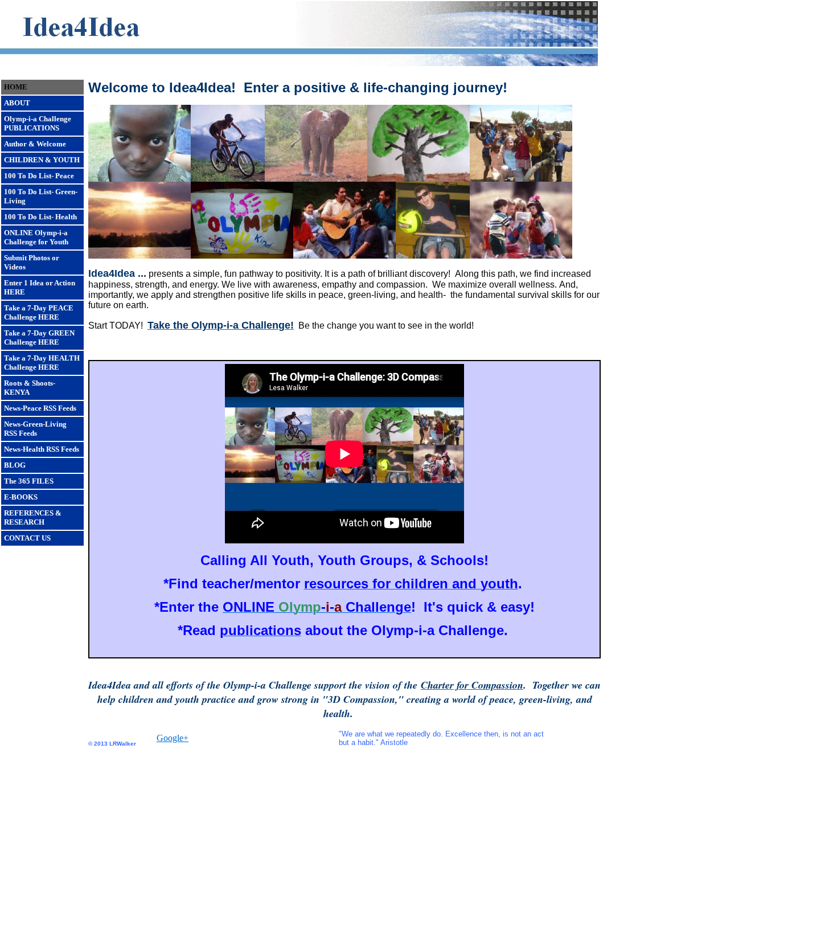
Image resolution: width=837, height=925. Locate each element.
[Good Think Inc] (139, 255)
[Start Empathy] (521, 255)
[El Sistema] (344, 255)
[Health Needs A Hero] (228, 178)
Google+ (172, 738)
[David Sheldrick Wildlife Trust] (316, 178)
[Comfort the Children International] (521, 178)
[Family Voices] (433, 255)
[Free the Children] (139, 178)
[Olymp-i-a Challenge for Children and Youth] (242, 255)
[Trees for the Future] (418, 178)
